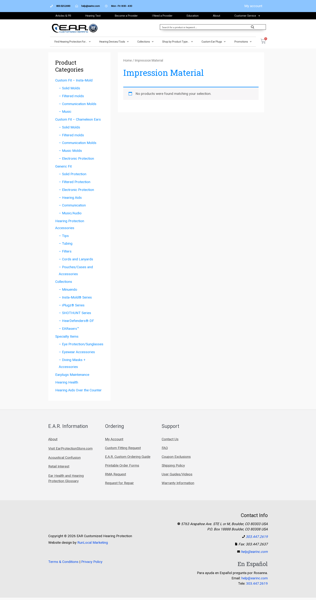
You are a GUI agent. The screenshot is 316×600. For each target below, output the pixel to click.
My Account (114, 439)
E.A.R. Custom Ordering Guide (127, 457)
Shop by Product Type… (175, 41)
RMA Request (115, 474)
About (216, 15)
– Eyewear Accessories (77, 352)
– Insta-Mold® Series (75, 297)
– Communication (72, 205)
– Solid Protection (72, 174)
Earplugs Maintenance (72, 375)
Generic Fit (63, 166)
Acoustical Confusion (64, 457)
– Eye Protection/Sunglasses (81, 344)
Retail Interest (58, 466)
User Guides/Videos (177, 474)
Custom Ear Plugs (212, 41)
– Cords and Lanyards (76, 259)
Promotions (241, 41)
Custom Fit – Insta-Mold (74, 80)
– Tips (64, 236)
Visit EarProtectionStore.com (70, 448)
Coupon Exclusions (176, 457)
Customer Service (245, 15)
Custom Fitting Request (123, 448)
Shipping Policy (173, 465)
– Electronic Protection (76, 158)
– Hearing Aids (70, 197)
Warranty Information (178, 483)
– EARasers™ (69, 328)
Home (127, 60)
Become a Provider (126, 15)
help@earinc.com (254, 552)
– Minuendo (68, 289)
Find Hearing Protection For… (70, 41)
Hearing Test (93, 15)
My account (253, 6)
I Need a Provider (162, 15)
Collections (143, 41)
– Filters (65, 251)
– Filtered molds (71, 96)
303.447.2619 (257, 537)
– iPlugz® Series (71, 305)
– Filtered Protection (74, 182)
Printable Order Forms (122, 465)
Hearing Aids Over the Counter (78, 390)
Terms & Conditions (63, 562)
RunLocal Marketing (92, 542)
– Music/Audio (70, 213)
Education (193, 15)
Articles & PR (63, 15)
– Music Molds (70, 151)
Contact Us (170, 439)
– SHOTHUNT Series (75, 313)
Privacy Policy (91, 562)
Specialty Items (66, 336)
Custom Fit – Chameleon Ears (78, 119)
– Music (65, 111)
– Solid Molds (69, 88)
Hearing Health (66, 382)
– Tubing (65, 243)
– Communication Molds (77, 104)
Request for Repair (119, 483)
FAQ (165, 448)
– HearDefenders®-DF (76, 321)
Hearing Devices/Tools (112, 41)
